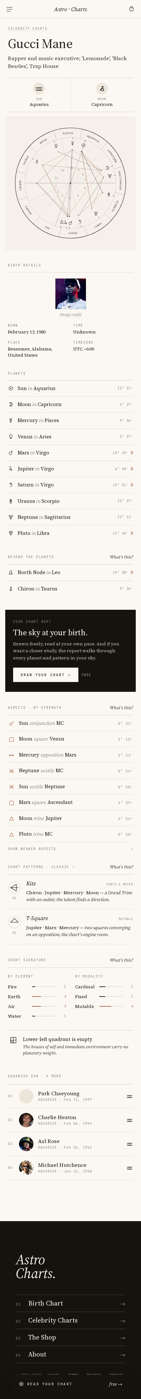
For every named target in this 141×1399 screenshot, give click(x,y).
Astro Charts (70, 9)
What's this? (121, 557)
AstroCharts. (36, 1266)
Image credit (70, 314)
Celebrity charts (27, 28)
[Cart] (131, 9)
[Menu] (9, 9)
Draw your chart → (46, 675)
